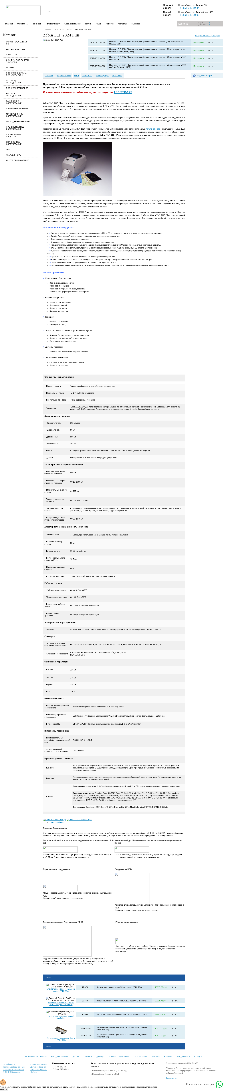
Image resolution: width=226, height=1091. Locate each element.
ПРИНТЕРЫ (11, 55)
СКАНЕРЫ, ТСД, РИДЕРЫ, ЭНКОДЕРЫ (17, 61)
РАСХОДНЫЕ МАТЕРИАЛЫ (18, 121)
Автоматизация (53, 24)
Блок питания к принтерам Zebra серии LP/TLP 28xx (61, 990)
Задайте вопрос (205, 75)
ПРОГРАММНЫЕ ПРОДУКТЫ (13, 135)
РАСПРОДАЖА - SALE (16, 49)
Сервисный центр (72, 24)
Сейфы (33, 1072)
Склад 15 (198, 1056)
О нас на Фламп (140, 1056)
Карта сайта (171, 1078)
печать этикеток (153, 129)
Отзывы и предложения (118, 1056)
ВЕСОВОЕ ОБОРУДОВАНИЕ (14, 94)
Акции (98, 24)
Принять (4, 1089)
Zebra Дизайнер (56, 822)
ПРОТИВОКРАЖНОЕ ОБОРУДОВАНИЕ (15, 128)
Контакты (122, 24)
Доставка (77, 1056)
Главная (9, 24)
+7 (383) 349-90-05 (188, 15)
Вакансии (37, 24)
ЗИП (8, 149)
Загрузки (156, 1056)
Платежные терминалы (13, 1070)
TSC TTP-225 (123, 92)
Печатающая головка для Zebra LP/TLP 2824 (61, 1039)
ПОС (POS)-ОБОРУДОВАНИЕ (14, 82)
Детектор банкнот (38, 1067)
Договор (99, 1056)
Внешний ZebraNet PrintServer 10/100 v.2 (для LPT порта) (61, 1003)
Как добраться (183, 1056)
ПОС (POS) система (11, 1072)
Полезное (135, 24)
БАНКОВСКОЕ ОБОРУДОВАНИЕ (14, 102)
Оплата (88, 1056)
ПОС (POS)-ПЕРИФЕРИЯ (17, 88)
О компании (22, 24)
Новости (109, 24)
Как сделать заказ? (59, 1056)
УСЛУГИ (10, 68)
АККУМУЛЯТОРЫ (13, 155)
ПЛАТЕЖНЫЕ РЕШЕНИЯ (17, 109)
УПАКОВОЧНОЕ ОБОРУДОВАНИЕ (14, 143)
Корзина (183, 23)
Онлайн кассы (9, 1064)
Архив (69, 29)
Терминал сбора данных (13, 1067)
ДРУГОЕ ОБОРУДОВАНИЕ (17, 160)
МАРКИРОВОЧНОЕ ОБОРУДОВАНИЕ (14, 115)
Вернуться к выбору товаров (207, 35)
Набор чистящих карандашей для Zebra (61, 1017)
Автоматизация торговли (36, 1056)
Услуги (88, 24)
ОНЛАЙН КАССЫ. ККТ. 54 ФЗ (17, 43)
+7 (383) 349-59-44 (188, 8)
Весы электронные (38, 1070)
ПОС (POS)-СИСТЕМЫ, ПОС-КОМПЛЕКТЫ (16, 74)
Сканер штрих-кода (39, 1064)
